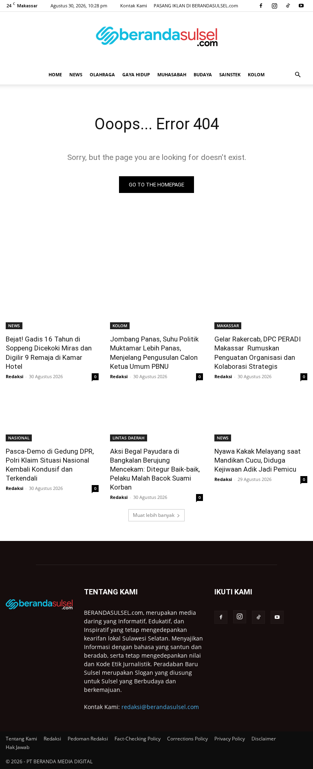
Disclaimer (263, 738)
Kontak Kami (133, 5)
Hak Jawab (17, 747)
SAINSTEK (229, 74)
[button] (297, 75)
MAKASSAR (228, 325)
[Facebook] (261, 5)
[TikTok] (288, 5)
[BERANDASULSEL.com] (156, 39)
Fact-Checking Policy (138, 738)
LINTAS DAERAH (128, 438)
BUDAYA (203, 74)
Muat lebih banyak (153, 515)
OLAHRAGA (102, 74)
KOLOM (256, 74)
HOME (55, 74)
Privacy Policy (229, 738)
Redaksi (14, 376)
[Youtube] (301, 5)
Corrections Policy (187, 738)
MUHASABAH (171, 74)
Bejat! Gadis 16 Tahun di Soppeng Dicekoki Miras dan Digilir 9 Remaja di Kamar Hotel (49, 352)
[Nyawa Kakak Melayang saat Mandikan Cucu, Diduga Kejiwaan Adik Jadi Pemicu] (260, 418)
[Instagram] (274, 5)
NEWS (75, 74)
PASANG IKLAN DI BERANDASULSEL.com (196, 5)
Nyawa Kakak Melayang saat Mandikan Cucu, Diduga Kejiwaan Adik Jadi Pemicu (257, 460)
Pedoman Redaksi (88, 738)
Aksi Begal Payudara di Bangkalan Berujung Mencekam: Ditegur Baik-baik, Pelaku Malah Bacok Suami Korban (155, 469)
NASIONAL (18, 438)
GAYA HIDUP (136, 74)
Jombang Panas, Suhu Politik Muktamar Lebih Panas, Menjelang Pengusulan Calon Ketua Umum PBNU (154, 352)
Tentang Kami (21, 738)
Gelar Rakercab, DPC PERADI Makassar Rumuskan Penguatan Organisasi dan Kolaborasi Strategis (257, 352)
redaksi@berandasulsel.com (160, 707)
